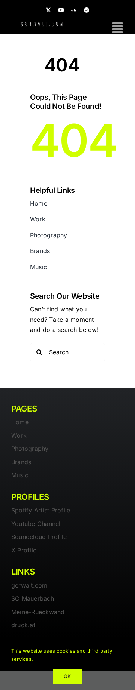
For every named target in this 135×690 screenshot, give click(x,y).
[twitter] (48, 10)
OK (67, 676)
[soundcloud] (73, 10)
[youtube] (61, 10)
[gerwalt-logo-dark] (42, 23)
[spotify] (86, 10)
